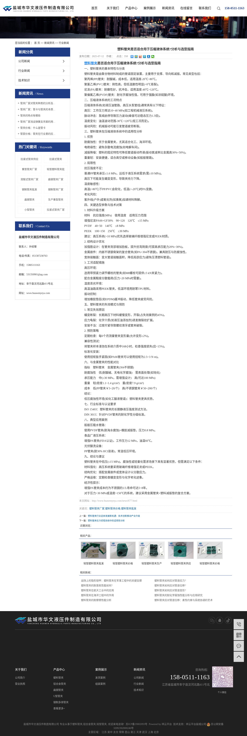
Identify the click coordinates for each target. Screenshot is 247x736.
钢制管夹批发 (29, 189)
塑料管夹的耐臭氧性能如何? (96, 585)
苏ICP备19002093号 (136, 724)
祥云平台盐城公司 (196, 724)
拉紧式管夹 (55, 159)
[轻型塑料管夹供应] (181, 550)
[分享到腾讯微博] (144, 56)
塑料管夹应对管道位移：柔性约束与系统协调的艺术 (183, 600)
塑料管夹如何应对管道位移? (170, 585)
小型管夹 (29, 209)
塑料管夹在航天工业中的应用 (97, 590)
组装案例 (100, 683)
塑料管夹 (58, 677)
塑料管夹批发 (128, 508)
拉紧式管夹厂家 (56, 209)
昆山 (127, 732)
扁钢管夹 (29, 199)
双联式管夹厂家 (29, 179)
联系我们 (205, 8)
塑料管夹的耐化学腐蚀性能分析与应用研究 (178, 595)
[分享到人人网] (148, 56)
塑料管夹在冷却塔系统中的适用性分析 (106, 520)
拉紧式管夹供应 (29, 159)
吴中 (109, 732)
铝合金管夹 (59, 683)
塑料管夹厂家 (97, 508)
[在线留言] (239, 646)
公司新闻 (24, 61)
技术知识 (24, 80)
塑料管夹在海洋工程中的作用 (97, 595)
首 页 (37, 43)
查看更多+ (59, 708)
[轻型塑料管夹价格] (123, 550)
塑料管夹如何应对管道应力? (170, 580)
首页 (94, 8)
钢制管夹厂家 (55, 189)
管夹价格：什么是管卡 (33, 128)
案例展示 (150, 8)
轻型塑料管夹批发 (94, 563)
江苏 (104, 732)
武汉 (144, 732)
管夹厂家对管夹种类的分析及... (37, 103)
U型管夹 (58, 696)
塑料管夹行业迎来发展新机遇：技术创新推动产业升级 (114, 516)
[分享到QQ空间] (136, 56)
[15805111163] (239, 624)
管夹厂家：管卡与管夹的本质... (37, 109)
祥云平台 (167, 724)
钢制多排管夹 (61, 702)
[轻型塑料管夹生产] (152, 550)
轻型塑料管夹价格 (123, 563)
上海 (150, 732)
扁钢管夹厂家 (55, 179)
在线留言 (186, 8)
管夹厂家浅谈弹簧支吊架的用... (37, 121)
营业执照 (20, 683)
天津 (138, 732)
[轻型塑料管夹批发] (94, 550)
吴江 (133, 732)
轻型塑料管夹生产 (152, 563)
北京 (156, 732)
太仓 (115, 732)
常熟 (121, 732)
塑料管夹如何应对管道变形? (170, 590)
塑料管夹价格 (112, 508)
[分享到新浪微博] (140, 56)
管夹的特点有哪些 (30, 115)
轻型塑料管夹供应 (181, 563)
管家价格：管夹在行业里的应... (37, 133)
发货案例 (100, 677)
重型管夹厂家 (29, 169)
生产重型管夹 (55, 199)
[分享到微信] (152, 56)
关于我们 (113, 8)
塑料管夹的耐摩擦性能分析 (96, 600)
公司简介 (20, 677)
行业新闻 (64, 43)
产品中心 (131, 8)
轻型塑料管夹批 (56, 169)
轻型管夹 (102, 724)
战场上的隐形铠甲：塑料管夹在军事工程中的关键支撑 (111, 580)
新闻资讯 (168, 8)
